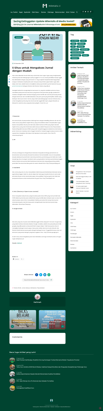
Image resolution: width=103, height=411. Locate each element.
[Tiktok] (90, 11)
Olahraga (51, 12)
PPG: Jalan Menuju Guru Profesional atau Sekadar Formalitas (84, 114)
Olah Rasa (35, 12)
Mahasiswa (33, 288)
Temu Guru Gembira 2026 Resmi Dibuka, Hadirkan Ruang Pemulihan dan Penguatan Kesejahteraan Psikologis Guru (83, 93)
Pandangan (84, 49)
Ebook (16, 288)
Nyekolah (27, 12)
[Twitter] (85, 11)
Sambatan (75, 58)
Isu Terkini (14, 12)
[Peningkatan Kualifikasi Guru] (73, 121)
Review (43, 12)
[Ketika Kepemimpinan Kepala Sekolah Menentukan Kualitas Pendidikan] (73, 103)
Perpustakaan (41, 288)
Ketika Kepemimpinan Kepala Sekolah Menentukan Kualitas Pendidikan (84, 105)
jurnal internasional (17, 86)
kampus (28, 288)
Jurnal (23, 288)
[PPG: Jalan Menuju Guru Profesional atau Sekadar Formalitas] (73, 113)
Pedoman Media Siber (45, 406)
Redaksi (52, 406)
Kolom (83, 40)
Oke (73, 46)
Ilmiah (19, 288)
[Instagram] (88, 11)
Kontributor (57, 406)
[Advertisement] (39, 109)
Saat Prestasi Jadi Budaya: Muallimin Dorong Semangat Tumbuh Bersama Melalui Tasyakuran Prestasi (83, 79)
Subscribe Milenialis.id (65, 406)
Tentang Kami (36, 406)
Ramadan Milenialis (77, 52)
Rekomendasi (60, 12)
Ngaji (21, 12)
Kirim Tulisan (70, 12)
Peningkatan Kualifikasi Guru (82, 121)
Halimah (19, 243)
